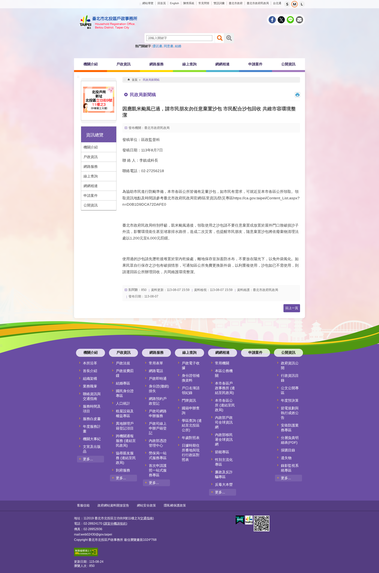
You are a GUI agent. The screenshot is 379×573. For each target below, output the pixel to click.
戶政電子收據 (191, 365)
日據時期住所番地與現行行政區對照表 (191, 453)
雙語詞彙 (219, 3)
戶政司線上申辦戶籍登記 (158, 428)
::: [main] (124, 79)
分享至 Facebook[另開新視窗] (272, 19)
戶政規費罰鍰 (125, 373)
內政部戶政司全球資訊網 (224, 422)
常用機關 (222, 363)
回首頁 (162, 3)
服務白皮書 (92, 419)
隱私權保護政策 (175, 505)
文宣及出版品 (92, 449)
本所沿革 (90, 363)
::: (140, 4)
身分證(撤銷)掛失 (159, 388)
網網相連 (90, 186)
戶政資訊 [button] (123, 64)
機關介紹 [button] (90, 64)
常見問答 (203, 3)
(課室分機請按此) (115, 523)
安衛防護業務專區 (290, 427)
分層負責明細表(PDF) (290, 440)
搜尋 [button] (220, 38)
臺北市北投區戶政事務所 (108, 22)
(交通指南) (146, 518)
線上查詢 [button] (189, 64)
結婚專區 (123, 383)
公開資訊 (90, 205)
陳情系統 (188, 3)
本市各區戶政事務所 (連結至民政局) (225, 388)
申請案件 (255, 64)
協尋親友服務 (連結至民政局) (126, 458)
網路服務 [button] (156, 64)
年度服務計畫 (92, 429)
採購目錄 (288, 450)
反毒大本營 (224, 485)
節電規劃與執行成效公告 (290, 413)
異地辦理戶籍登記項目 (125, 426)
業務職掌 (90, 386)
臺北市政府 (236, 3)
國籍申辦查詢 (191, 410)
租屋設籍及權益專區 (125, 413)
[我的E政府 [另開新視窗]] (240, 520)
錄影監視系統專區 (290, 468)
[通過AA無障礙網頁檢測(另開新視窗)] (86, 555)
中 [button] (294, 4)
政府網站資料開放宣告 (113, 505)
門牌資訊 (189, 400)
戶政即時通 (158, 379)
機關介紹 (90, 147)
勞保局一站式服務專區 (158, 455)
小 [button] (287, 4)
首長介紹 (90, 371)
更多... (88, 459)
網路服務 (90, 167)
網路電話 (156, 371)
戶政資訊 (90, 157)
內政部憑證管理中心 (158, 443)
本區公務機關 (224, 373)
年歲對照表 (191, 438)
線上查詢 (90, 176)
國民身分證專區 (125, 393)
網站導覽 (147, 3)
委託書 (157, 46)
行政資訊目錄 (290, 378)
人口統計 (123, 403)
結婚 (178, 46)
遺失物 (286, 458)
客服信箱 (83, 505)
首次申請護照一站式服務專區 (158, 470)
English (174, 3)
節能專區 (222, 452)
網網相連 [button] (222, 64)
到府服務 (123, 470)
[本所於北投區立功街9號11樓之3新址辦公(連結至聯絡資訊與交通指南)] (98, 111)
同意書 (168, 46)
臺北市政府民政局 (258, 3)
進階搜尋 (229, 38)
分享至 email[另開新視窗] (299, 19)
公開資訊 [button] (288, 64)
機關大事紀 (92, 439)
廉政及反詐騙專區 (224, 474)
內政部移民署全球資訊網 (224, 439)
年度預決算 (290, 400)
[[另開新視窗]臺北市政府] (249, 520)
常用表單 (156, 363)
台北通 (277, 3)
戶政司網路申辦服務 (158, 413)
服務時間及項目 (92, 408)
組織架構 (90, 379)
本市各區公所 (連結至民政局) (225, 405)
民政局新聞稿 (151, 79)
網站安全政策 (146, 505)
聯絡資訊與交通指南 (92, 396)
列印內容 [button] (297, 94)
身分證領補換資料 (191, 378)
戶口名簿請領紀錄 (191, 390)
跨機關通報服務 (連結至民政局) (126, 440)
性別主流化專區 (224, 462)
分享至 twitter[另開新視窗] (281, 19)
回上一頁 (291, 308)
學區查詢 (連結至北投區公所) (192, 425)
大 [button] (302, 4)
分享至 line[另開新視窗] (290, 19)
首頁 (134, 79)
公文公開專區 (290, 390)
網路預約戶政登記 (158, 401)
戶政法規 (123, 363)
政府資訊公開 (290, 365)
